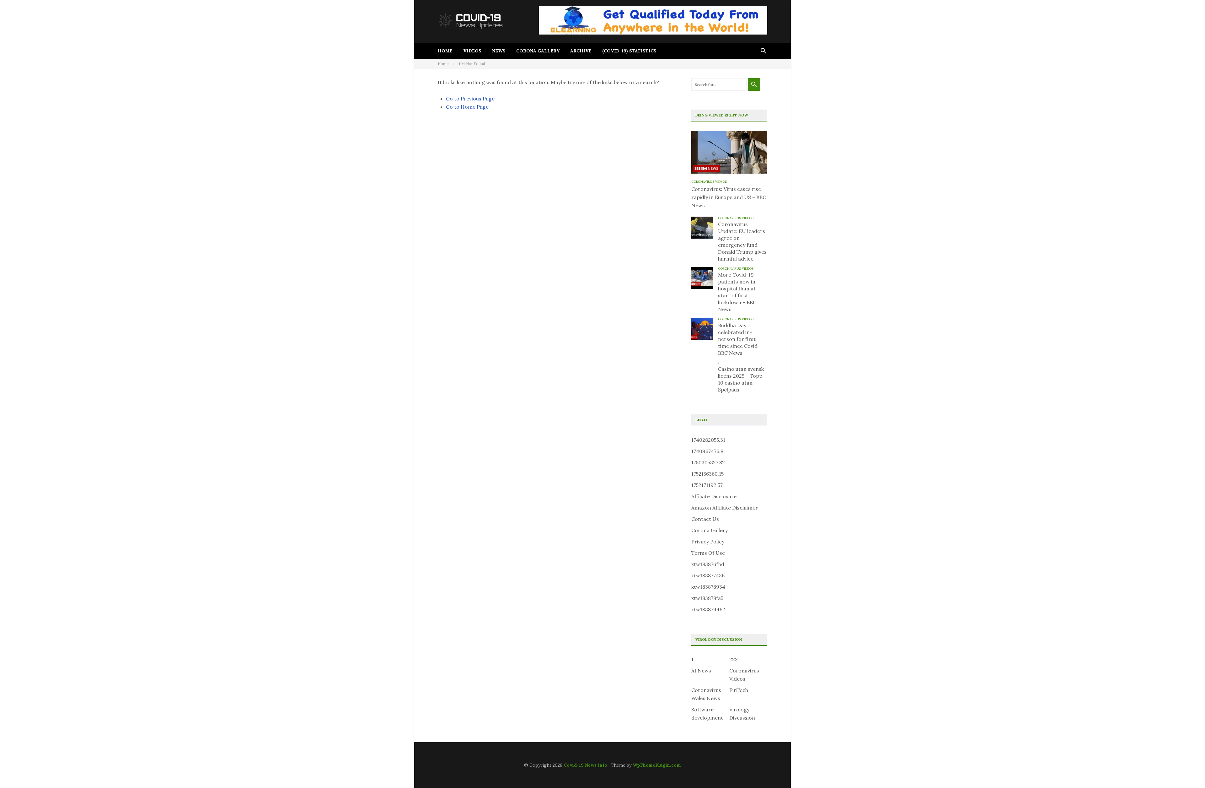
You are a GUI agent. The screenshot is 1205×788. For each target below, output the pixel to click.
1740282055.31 (708, 440)
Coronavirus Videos (709, 182)
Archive (581, 51)
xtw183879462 (708, 609)
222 (733, 659)
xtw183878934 (708, 587)
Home (445, 51)
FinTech (738, 690)
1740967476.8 (707, 451)
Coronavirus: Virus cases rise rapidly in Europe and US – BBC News (728, 197)
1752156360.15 (707, 474)
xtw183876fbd (707, 564)
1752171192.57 (707, 485)
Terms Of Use (708, 553)
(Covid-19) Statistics (629, 51)
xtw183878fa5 (707, 598)
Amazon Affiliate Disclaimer (724, 508)
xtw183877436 (708, 575)
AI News (701, 670)
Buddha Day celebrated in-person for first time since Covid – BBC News (740, 339)
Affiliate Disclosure (713, 496)
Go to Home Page (467, 107)
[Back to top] (1187, 770)
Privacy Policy (707, 541)
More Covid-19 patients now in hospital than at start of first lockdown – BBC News (737, 292)
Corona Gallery (538, 51)
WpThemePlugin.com (657, 765)
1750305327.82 (708, 462)
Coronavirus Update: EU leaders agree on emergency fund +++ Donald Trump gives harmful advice (742, 241)
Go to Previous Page (470, 98)
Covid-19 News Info (585, 765)
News (499, 51)
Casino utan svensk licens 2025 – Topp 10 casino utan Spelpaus (741, 379)
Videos (472, 51)
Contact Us (705, 519)
